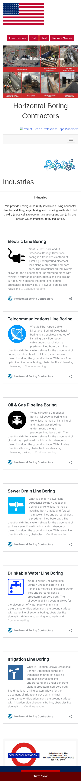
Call (34, 38)
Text (44, 38)
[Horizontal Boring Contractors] (40, 755)
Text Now (40, 776)
